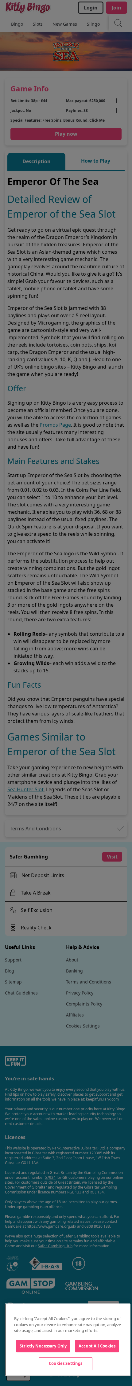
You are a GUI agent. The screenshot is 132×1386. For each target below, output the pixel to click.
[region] (67, 1339)
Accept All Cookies (97, 1346)
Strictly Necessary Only (43, 1346)
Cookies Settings (65, 1363)
